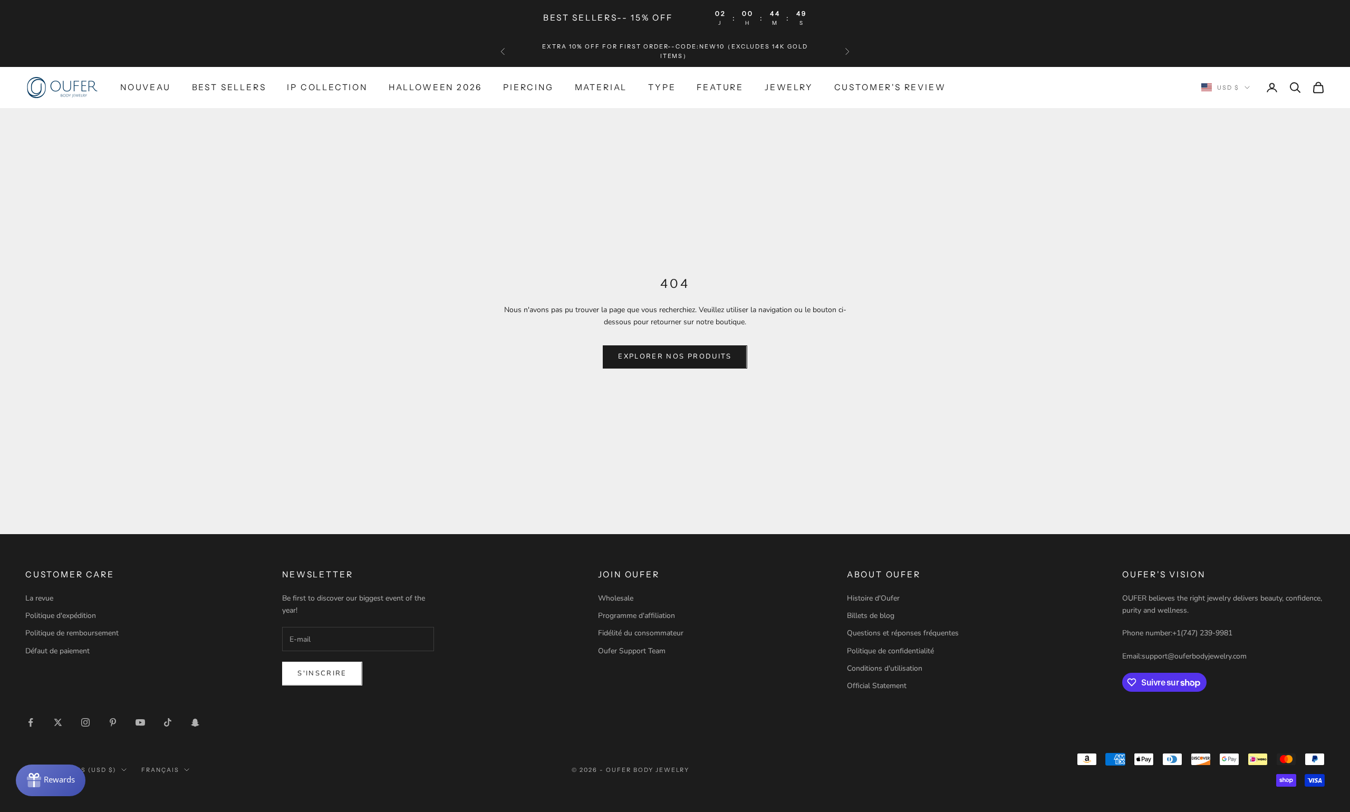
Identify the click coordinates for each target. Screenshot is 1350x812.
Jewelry (789, 87)
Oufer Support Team (632, 651)
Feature (720, 87)
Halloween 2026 (435, 87)
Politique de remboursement (72, 633)
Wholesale (615, 598)
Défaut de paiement (57, 651)
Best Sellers (229, 87)
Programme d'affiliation (636, 616)
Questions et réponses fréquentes (903, 633)
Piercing (528, 87)
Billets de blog (870, 616)
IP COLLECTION (327, 87)
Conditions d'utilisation (884, 668)
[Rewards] (50, 780)
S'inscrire (321, 673)
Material (601, 87)
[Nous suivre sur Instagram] (85, 722)
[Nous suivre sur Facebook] (30, 722)
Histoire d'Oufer (873, 598)
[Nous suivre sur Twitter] (58, 722)
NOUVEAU (145, 87)
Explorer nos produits (674, 356)
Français (160, 770)
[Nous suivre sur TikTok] (167, 722)
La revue (39, 598)
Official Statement (877, 686)
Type (662, 87)
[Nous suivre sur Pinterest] (113, 722)
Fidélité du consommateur (640, 633)
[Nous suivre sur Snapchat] (195, 722)
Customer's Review (890, 87)
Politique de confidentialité (890, 651)
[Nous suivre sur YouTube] (140, 722)
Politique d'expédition (60, 616)
